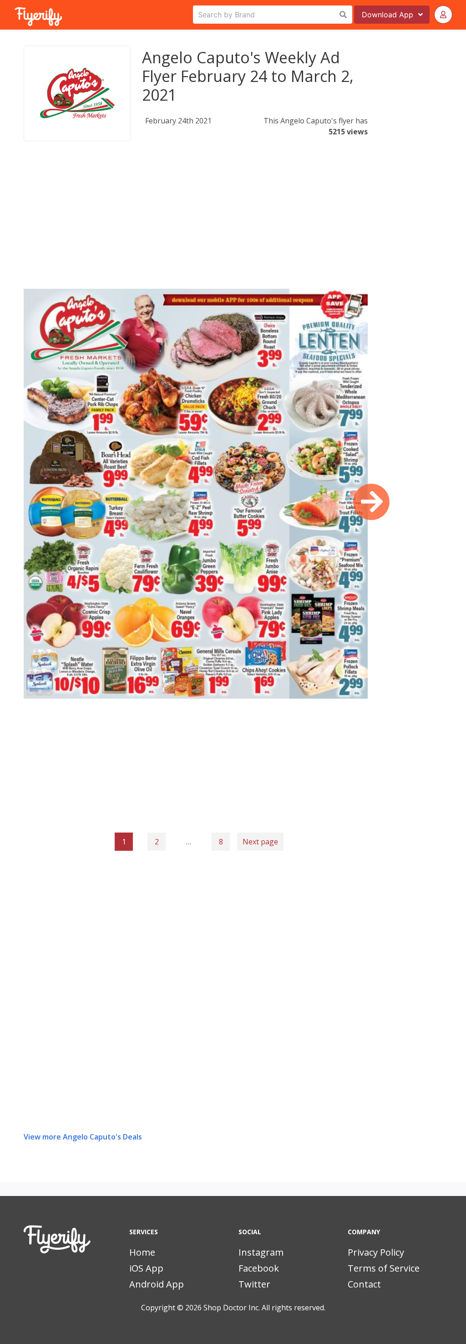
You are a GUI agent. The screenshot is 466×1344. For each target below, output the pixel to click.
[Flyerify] (15, 14)
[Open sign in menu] (443, 14)
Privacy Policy (376, 1252)
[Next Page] (371, 502)
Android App (156, 1284)
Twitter (254, 1284)
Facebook (258, 1268)
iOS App (146, 1268)
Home (142, 1252)
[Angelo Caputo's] (77, 93)
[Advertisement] (196, 225)
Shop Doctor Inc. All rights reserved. (264, 1308)
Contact (364, 1284)
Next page (260, 842)
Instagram (261, 1252)
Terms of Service (384, 1268)
